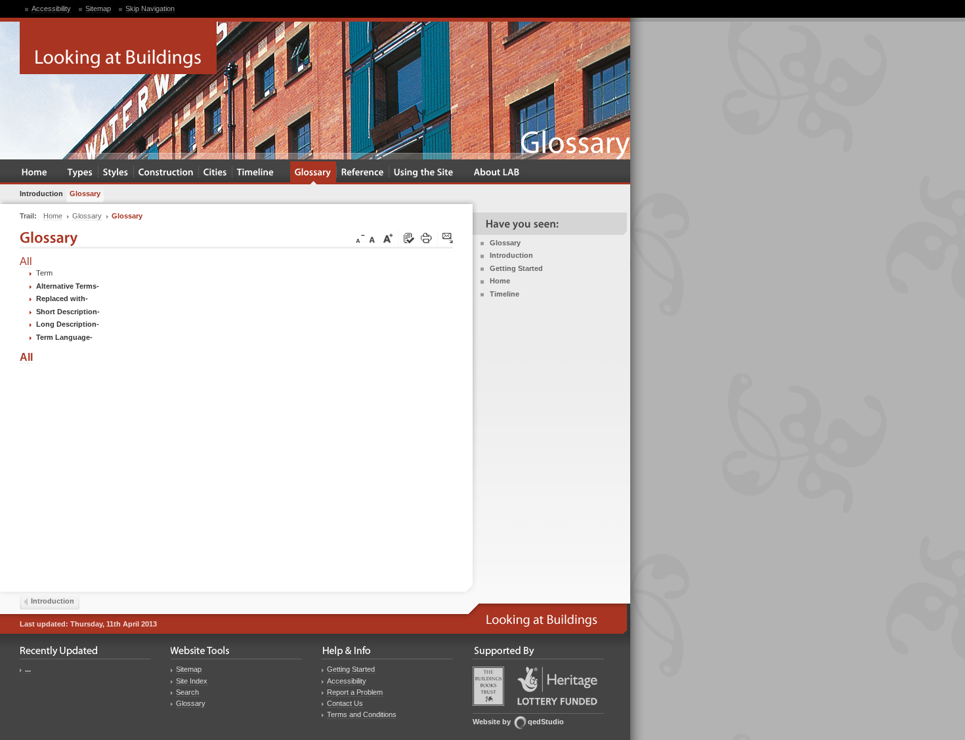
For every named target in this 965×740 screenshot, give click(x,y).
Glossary (505, 243)
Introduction (511, 255)
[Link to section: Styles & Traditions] (115, 172)
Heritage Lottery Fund (557, 686)
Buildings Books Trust (488, 686)
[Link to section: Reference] (363, 172)
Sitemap (98, 8)
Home (500, 281)
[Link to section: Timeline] (255, 172)
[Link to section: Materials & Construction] (166, 172)
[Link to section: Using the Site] (423, 172)
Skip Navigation (150, 8)
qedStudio (546, 722)
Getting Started (516, 268)
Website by (492, 722)
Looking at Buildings (118, 48)
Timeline (504, 294)
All (26, 261)
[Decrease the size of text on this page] (359, 238)
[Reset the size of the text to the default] (374, 238)
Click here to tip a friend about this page (448, 238)
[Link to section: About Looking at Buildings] (497, 172)
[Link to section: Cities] (215, 172)
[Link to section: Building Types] (80, 172)
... (28, 669)
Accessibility (51, 8)
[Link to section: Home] (34, 172)
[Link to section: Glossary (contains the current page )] (313, 172)
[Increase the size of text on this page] (387, 238)
